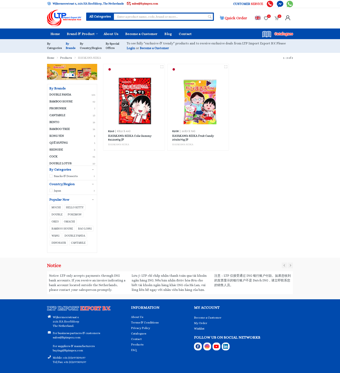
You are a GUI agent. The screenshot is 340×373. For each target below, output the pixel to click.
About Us (137, 317)
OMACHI (69, 221)
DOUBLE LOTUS (72, 163)
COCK (72, 156)
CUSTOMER (248, 4)
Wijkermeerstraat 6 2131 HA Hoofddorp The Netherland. (66, 321)
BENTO (72, 122)
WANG (55, 235)
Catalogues (138, 333)
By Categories (60, 169)
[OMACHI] (69, 72)
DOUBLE (57, 214)
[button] (66, 75)
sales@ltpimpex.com (145, 3)
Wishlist (199, 328)
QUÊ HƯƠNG (72, 142)
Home (50, 57)
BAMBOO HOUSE (72, 101)
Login (131, 48)
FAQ (134, 350)
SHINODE (72, 149)
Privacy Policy (140, 328)
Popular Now (59, 199)
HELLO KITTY (75, 207)
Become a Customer (154, 48)
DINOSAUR (59, 242)
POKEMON (74, 214)
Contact (136, 339)
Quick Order (236, 18)
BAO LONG (85, 228)
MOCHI (56, 207)
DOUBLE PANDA (72, 94)
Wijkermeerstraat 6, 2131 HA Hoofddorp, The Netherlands (88, 3)
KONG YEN (72, 136)
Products (66, 57)
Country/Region (62, 184)
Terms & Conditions (145, 322)
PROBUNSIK (72, 108)
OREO (55, 221)
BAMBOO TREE (72, 129)
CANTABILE (72, 115)
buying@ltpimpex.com (68, 350)
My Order (200, 323)
